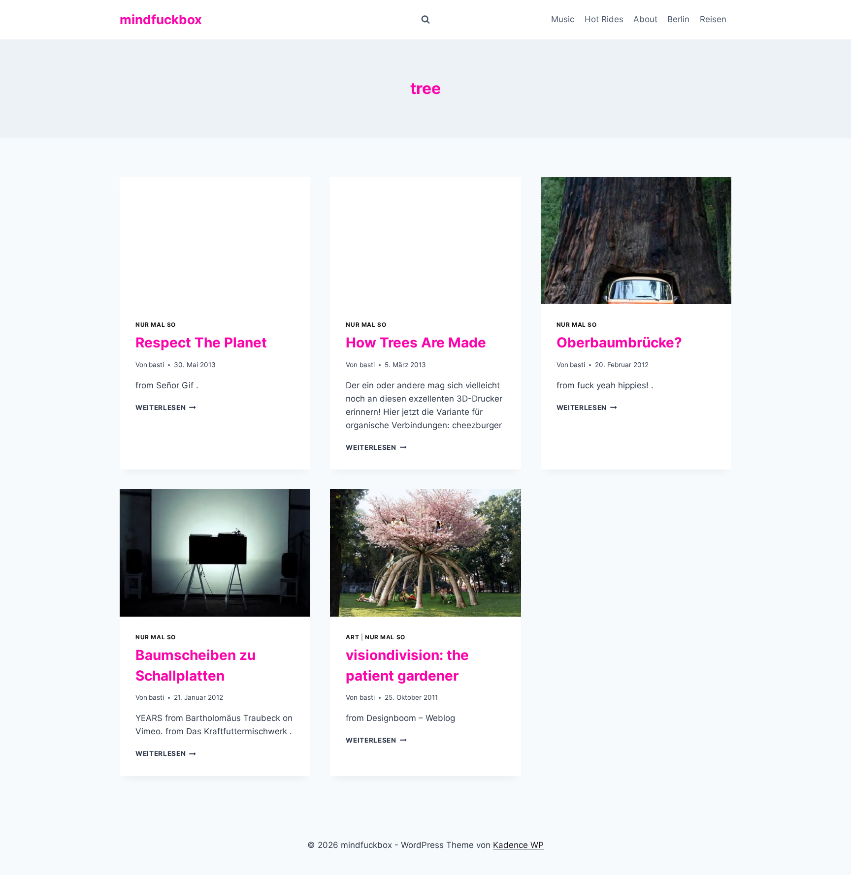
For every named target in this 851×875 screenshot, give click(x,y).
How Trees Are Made (416, 342)
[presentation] (215, 240)
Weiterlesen (165, 407)
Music (562, 19)
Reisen (713, 19)
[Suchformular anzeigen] (425, 20)
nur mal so (155, 324)
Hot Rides (604, 19)
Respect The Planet (201, 342)
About (645, 19)
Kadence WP (518, 845)
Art (352, 637)
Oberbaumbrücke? (619, 342)
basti (156, 365)
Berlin (678, 19)
